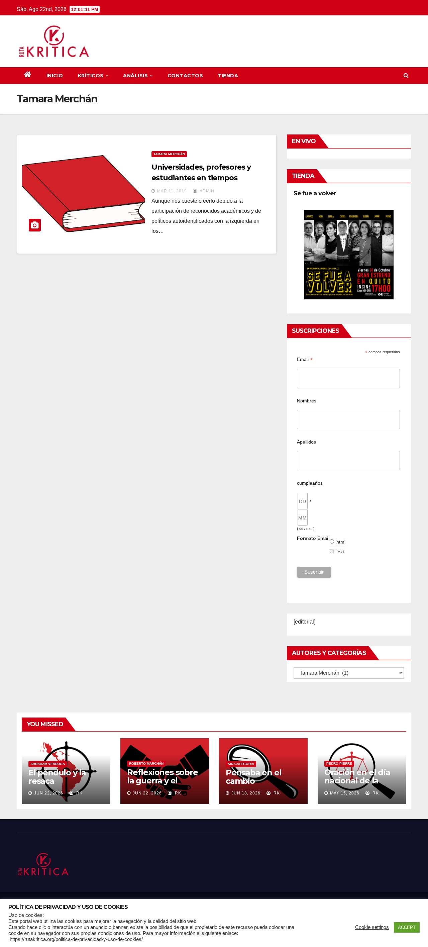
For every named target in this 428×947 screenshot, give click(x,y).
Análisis (135, 76)
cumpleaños (310, 483)
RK (79, 793)
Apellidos (306, 442)
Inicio (54, 76)
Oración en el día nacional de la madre (357, 780)
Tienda (228, 76)
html (341, 542)
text (340, 551)
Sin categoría (241, 764)
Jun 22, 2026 (48, 793)
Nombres (306, 400)
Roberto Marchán (146, 763)
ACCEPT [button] (407, 927)
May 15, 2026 (344, 793)
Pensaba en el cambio (253, 777)
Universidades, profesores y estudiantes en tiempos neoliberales (200, 178)
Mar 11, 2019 (172, 191)
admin (206, 191)
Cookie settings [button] (372, 927)
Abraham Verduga (47, 764)
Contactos (185, 76)
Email (305, 359)
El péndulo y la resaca (57, 777)
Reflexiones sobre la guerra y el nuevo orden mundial (162, 784)
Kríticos (91, 76)
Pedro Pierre (339, 763)
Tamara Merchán (169, 154)
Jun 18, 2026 (245, 793)
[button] (406, 75)
